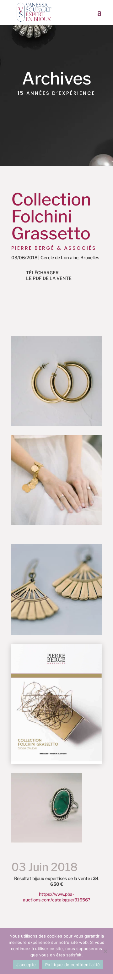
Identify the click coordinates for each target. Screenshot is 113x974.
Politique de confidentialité (72, 964)
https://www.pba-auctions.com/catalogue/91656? (56, 896)
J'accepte (26, 964)
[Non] (105, 951)
